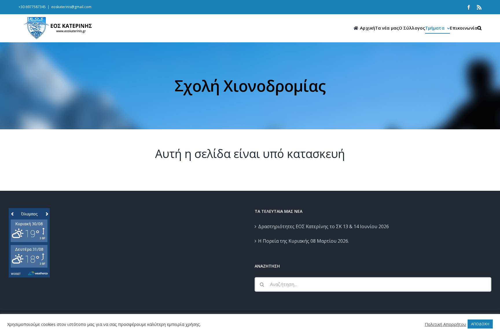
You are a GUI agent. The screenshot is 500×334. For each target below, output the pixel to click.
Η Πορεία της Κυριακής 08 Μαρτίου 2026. (303, 241)
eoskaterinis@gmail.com (71, 6)
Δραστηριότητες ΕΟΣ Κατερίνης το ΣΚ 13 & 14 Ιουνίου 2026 (323, 226)
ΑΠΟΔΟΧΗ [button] (480, 323)
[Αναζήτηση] (479, 28)
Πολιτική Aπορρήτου (445, 324)
